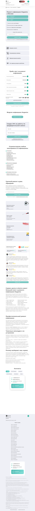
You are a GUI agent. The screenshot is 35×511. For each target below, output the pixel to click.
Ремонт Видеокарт (13, 458)
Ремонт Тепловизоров (14, 459)
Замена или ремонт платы (10, 90)
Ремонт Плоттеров (13, 445)
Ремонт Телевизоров (14, 424)
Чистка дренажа (9, 83)
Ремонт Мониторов (13, 441)
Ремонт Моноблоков (14, 452)
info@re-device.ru (16, 379)
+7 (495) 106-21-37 (26, 3)
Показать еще (17, 282)
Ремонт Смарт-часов (14, 437)
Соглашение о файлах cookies (21, 509)
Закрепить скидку (17, 37)
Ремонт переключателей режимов (11, 87)
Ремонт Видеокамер (14, 444)
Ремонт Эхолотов (13, 448)
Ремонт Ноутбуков (13, 430)
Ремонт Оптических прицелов (15, 451)
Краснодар (20, 371)
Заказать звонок (17, 136)
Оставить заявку (17, 194)
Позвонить (22, 1)
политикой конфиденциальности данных (22, 39)
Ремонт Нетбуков (13, 431)
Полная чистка (9, 94)
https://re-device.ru (10, 507)
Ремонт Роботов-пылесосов (15, 427)
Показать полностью (17, 103)
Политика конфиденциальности (13, 509)
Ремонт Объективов (14, 438)
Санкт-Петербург (13, 371)
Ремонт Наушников (13, 455)
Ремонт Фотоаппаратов (14, 434)
